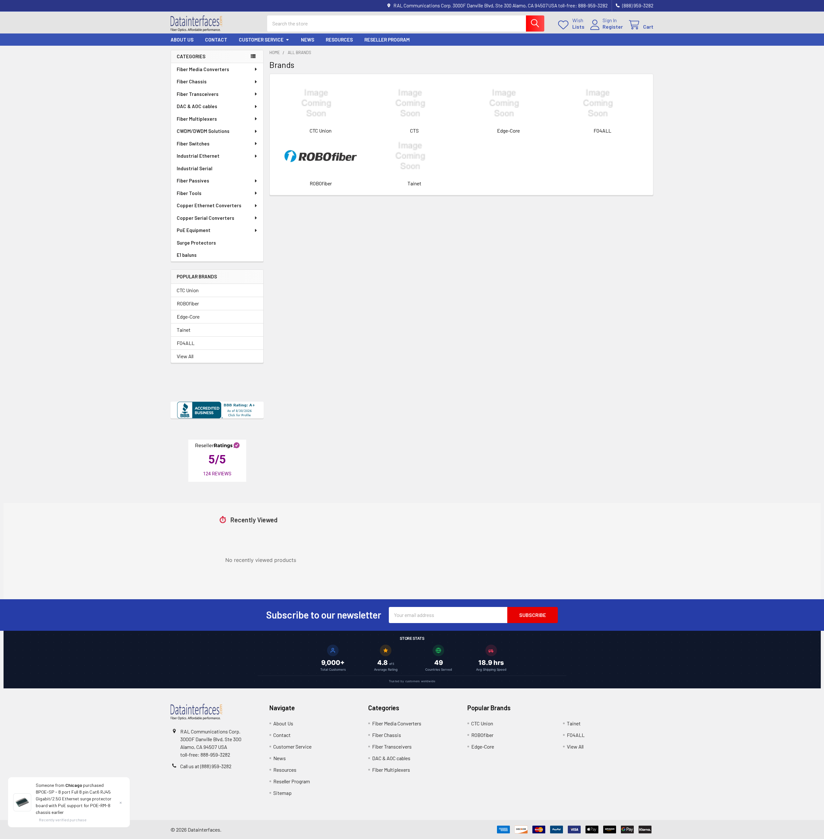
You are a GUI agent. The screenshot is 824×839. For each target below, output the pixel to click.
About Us (182, 39)
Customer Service (261, 39)
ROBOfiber (188, 303)
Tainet (184, 330)
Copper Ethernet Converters (209, 205)
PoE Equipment (194, 230)
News (307, 39)
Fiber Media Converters (203, 69)
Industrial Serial (194, 168)
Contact (216, 39)
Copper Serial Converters (205, 218)
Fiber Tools (189, 193)
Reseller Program (387, 39)
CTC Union (188, 290)
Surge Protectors (196, 243)
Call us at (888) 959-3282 (205, 766)
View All (185, 356)
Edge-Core (188, 316)
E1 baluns (187, 255)
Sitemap (282, 793)
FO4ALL (185, 343)
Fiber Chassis (192, 81)
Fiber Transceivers (198, 94)
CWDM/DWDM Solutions (203, 131)
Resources (339, 39)
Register (613, 26)
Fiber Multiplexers (197, 119)
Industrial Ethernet (198, 156)
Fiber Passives (193, 180)
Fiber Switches (193, 143)
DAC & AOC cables (197, 106)
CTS (414, 130)
